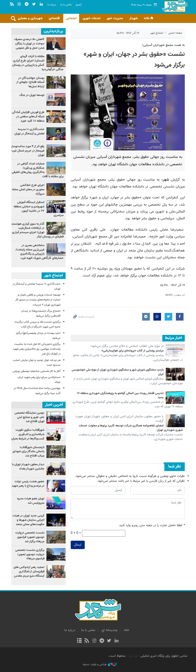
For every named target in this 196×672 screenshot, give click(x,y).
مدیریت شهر (115, 18)
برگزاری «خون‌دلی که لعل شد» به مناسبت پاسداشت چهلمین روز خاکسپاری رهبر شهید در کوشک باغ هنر (36, 349)
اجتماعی (71, 18)
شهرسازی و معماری (30, 18)
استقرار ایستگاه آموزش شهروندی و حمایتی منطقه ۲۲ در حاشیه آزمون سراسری (39, 208)
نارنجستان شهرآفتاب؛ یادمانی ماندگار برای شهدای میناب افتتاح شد (28, 451)
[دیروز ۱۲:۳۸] (56, 43)
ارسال (77, 544)
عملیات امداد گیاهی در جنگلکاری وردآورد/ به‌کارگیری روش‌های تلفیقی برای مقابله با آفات (38, 170)
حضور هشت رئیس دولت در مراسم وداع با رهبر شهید (28, 483)
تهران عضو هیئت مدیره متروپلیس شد (30, 500)
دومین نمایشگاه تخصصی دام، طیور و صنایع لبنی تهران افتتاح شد (29, 417)
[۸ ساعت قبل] (56, 168)
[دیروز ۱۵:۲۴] (56, 60)
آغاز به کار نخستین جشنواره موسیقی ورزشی (36, 371)
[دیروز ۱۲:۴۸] (56, 99)
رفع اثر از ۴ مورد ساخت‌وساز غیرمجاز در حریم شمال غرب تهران (27, 150)
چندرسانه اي (109, 630)
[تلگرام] (102, 641)
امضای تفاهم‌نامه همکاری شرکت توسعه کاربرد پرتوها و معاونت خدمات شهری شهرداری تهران (131, 427)
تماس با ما (65, 5)
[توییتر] (109, 641)
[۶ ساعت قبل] (56, 82)
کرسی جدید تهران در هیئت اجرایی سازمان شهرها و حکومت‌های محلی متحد (28, 520)
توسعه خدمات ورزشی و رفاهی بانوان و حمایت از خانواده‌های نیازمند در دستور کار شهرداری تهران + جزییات (37, 300)
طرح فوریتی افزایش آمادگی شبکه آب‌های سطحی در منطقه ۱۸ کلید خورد (28, 116)
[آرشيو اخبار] (79, 641)
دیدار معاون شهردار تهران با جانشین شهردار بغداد (28, 466)
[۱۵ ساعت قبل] (56, 189)
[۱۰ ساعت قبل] (56, 206)
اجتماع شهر (156, 33)
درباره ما (51, 5)
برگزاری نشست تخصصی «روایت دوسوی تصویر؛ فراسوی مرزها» (29, 554)
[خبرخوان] (87, 641)
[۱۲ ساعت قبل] (56, 133)
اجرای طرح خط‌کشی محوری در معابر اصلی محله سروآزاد (28, 189)
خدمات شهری (92, 18)
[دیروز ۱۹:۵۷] (56, 249)
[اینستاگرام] (94, 641)
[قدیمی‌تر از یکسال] (175, 350)
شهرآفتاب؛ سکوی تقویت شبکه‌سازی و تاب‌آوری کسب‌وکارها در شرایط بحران (27, 434)
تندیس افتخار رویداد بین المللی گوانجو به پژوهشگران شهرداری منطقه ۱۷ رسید (120, 395)
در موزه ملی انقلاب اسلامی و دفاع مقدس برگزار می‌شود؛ (127, 346)
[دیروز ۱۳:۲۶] (56, 116)
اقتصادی (54, 18)
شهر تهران (133, 655)
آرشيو (78, 5)
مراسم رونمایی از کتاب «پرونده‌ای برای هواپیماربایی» (133, 350)
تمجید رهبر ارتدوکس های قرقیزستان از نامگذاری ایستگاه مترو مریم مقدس (29, 571)
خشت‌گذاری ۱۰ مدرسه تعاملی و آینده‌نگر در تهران (29, 131)
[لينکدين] (116, 641)
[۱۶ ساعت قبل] (56, 228)
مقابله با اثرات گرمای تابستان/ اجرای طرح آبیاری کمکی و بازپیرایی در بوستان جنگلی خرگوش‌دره (38, 62)
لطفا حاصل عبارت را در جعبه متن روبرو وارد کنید (152, 525)
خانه (147, 18)
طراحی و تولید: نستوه (95, 665)
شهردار (133, 18)
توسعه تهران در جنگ (31, 95)
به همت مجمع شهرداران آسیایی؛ (163, 45)
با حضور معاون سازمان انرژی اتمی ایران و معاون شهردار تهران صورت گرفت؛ (119, 419)
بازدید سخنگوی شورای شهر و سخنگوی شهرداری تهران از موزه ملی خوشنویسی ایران (118, 371)
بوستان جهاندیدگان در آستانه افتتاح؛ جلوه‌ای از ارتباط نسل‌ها (30, 82)
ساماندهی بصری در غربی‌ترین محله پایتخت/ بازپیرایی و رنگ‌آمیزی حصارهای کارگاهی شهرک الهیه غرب (40, 251)
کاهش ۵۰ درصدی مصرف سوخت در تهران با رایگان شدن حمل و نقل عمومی (29, 43)
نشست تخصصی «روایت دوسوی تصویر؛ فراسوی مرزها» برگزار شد (29, 537)
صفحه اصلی (175, 33)
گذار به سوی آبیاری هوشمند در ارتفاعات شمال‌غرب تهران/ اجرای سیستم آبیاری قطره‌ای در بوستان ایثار (37, 230)
